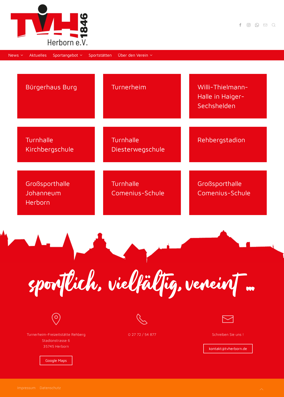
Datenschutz (50, 388)
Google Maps (56, 360)
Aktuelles (38, 55)
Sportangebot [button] (65, 55)
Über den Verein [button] (133, 55)
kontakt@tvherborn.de (228, 348)
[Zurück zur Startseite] (49, 25)
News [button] (13, 55)
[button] (261, 389)
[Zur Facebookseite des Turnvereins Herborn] (240, 25)
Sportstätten (100, 55)
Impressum (26, 388)
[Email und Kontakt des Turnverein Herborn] (265, 25)
